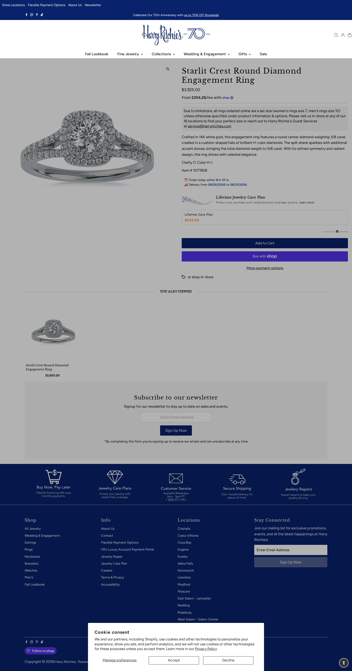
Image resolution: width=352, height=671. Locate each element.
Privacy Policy (206, 649)
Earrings (30, 542)
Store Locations (13, 5)
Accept (174, 660)
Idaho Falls (185, 563)
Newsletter (93, 5)
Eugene (183, 549)
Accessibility (110, 584)
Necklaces (32, 556)
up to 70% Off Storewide (201, 15)
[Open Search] (336, 35)
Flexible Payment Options (46, 5)
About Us (75, 5)
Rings (29, 549)
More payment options (264, 268)
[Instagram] (31, 15)
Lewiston (184, 577)
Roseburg (184, 612)
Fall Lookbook (96, 54)
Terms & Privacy (112, 577)
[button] (344, 663)
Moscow (184, 591)
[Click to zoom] (167, 69)
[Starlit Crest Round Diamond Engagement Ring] (53, 332)
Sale (263, 54)
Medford (184, 584)
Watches (31, 570)
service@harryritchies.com (209, 126)
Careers (106, 570)
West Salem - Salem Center (198, 619)
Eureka (182, 556)
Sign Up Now (176, 430)
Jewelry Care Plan (114, 563)
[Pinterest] (37, 15)
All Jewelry (33, 529)
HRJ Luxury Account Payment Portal (127, 549)
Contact (107, 535)
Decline (228, 660)
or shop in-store (200, 277)
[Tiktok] (42, 15)
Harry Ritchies (65, 662)
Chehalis (184, 529)
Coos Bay (184, 542)
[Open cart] (350, 35)
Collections (162, 54)
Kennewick (186, 570)
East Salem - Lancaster (194, 598)
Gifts (243, 54)
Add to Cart (264, 243)
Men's (29, 577)
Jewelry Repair (111, 556)
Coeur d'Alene (188, 535)
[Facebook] (26, 15)
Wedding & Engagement (205, 54)
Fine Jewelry (128, 54)
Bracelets (31, 563)
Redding (184, 605)
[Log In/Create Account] (343, 35)
